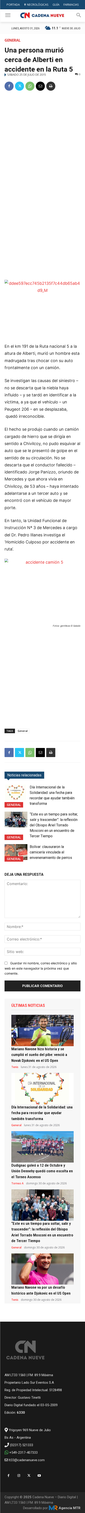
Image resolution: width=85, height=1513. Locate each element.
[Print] (50, 86)
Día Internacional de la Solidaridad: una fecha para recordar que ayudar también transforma (42, 1113)
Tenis (14, 1067)
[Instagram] (19, 1476)
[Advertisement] (42, 140)
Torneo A (17, 1183)
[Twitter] (19, 86)
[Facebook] (9, 86)
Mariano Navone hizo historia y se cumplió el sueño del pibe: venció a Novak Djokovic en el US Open (39, 1055)
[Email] (40, 86)
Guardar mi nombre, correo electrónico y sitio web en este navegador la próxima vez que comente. (41, 968)
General (13, 40)
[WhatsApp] (29, 86)
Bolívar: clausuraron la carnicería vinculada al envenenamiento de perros (51, 852)
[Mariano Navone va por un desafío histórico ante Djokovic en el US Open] (42, 1269)
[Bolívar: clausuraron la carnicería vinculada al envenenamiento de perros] (16, 852)
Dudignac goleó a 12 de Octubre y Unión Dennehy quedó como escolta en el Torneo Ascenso (42, 1171)
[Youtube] (39, 1476)
